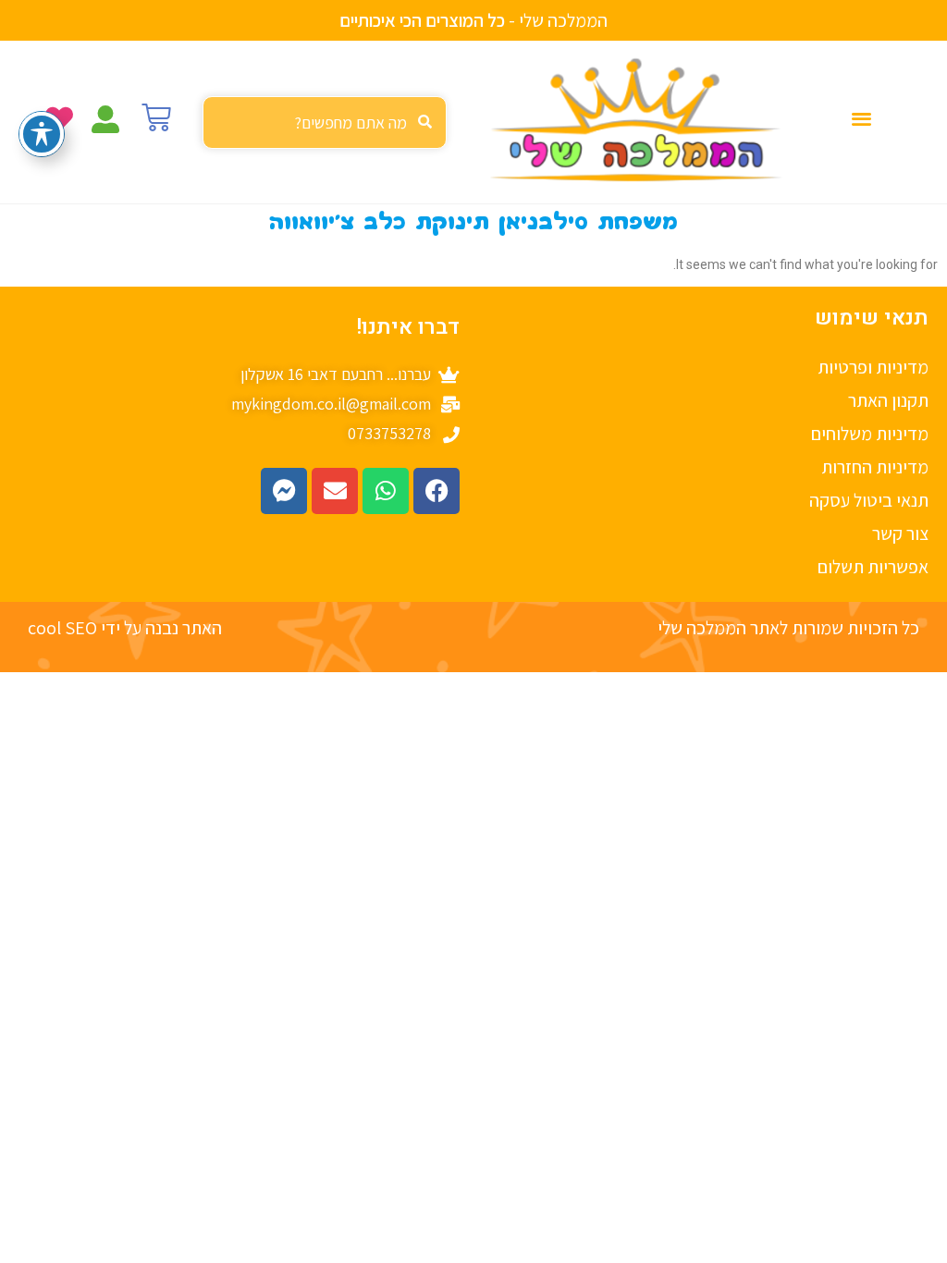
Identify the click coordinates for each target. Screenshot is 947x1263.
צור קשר (900, 533)
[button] (862, 118)
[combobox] (325, 122)
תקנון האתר (888, 400)
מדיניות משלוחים (870, 434)
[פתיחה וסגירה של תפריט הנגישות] (41, 134)
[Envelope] (335, 491)
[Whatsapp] (386, 491)
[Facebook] (436, 491)
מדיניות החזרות (875, 467)
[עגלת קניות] (156, 117)
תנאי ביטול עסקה (869, 500)
